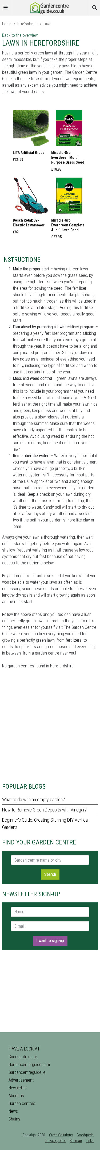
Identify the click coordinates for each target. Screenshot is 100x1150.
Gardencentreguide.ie (27, 1072)
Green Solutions (61, 1135)
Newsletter (18, 1087)
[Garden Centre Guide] (50, 7)
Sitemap (76, 1140)
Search (50, 874)
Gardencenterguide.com (29, 1064)
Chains (14, 1119)
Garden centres (22, 1103)
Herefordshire (27, 24)
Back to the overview (20, 35)
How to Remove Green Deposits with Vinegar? (44, 810)
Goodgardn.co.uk (23, 1056)
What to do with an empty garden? (33, 799)
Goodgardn (85, 1135)
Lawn (47, 24)
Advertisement (21, 1080)
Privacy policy (55, 1140)
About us (16, 1095)
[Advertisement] (50, 726)
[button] (31, 137)
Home (6, 24)
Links (90, 1140)
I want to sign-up (50, 940)
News (13, 1111)
